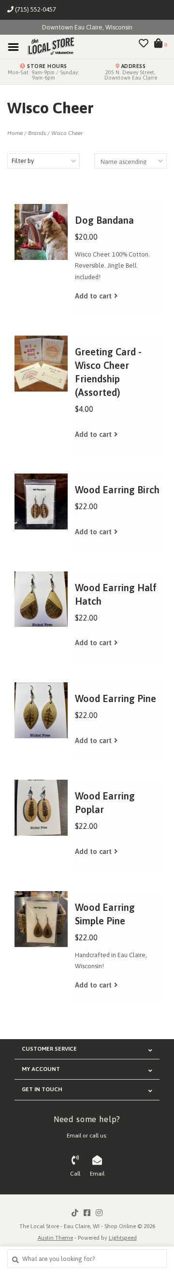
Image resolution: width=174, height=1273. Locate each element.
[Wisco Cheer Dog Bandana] (41, 232)
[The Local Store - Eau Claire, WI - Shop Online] (47, 46)
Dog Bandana (104, 220)
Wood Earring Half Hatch (116, 594)
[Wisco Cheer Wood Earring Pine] (41, 710)
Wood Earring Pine (115, 698)
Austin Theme (55, 1237)
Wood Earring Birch (117, 489)
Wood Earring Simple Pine (105, 914)
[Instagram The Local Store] (99, 1213)
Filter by (23, 160)
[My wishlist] (143, 44)
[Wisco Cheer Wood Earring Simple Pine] (41, 919)
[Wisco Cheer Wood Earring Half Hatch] (41, 599)
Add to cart (93, 296)
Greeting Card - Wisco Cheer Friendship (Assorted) (108, 372)
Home (15, 133)
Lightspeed (123, 1237)
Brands (37, 133)
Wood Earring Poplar (105, 802)
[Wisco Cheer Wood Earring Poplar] (41, 808)
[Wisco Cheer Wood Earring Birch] (41, 501)
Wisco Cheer (67, 133)
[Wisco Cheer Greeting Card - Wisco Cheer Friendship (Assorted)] (41, 364)
